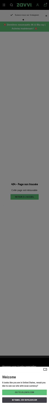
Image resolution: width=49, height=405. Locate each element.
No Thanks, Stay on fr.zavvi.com (24, 400)
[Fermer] (45, 369)
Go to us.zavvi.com (24, 392)
